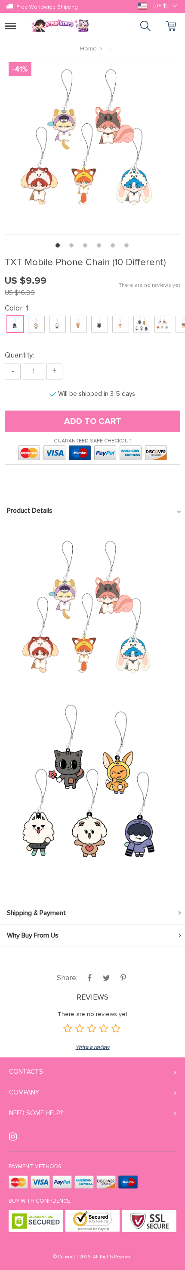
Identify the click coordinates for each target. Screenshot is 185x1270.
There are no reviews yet (149, 285)
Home (88, 48)
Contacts (26, 1072)
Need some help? (36, 1113)
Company (24, 1092)
